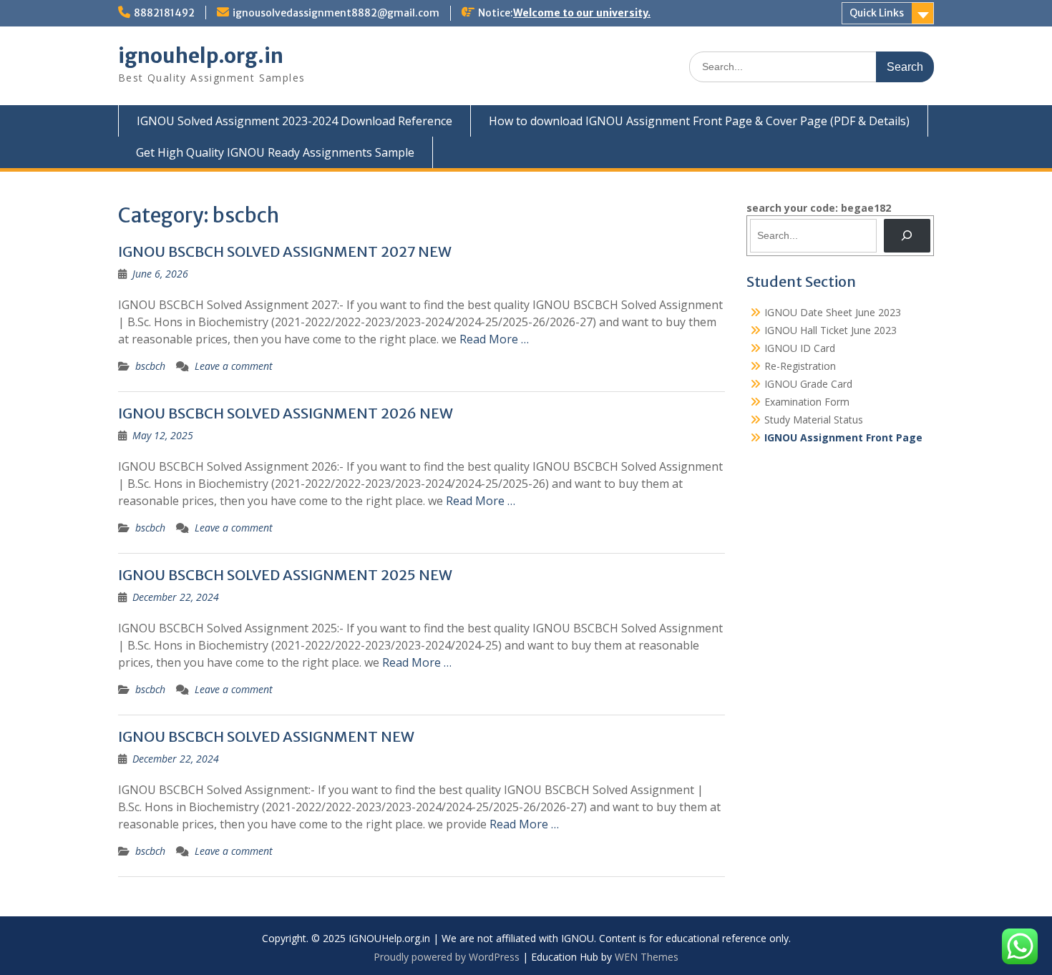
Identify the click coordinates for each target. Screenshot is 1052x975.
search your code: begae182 (818, 208)
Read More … (494, 339)
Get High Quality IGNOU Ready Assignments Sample (275, 152)
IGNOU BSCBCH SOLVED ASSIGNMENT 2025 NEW (285, 575)
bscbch (150, 366)
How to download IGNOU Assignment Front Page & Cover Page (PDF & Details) (699, 121)
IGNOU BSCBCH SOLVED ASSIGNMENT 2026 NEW (285, 413)
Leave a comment (234, 366)
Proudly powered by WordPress (447, 957)
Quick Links (876, 12)
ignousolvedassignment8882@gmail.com (336, 12)
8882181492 (164, 12)
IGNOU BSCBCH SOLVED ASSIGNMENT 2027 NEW (285, 251)
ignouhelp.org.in (200, 56)
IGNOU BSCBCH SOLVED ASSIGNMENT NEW (266, 736)
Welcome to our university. (582, 12)
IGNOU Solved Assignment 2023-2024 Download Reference (294, 121)
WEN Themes (646, 957)
